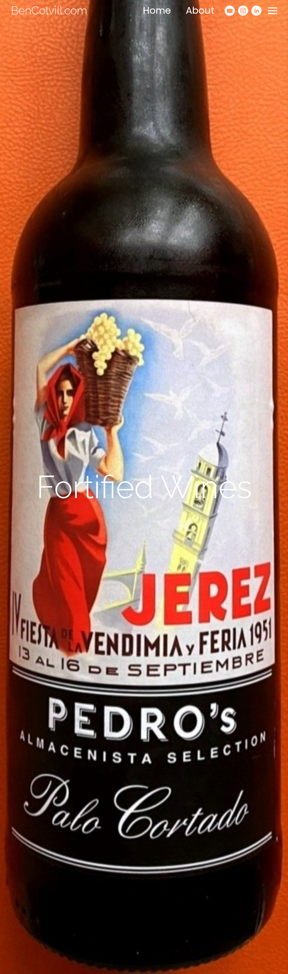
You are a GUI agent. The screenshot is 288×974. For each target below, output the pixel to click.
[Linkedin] (256, 10)
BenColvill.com (49, 10)
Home (157, 10)
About (200, 10)
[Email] (229, 10)
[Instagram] (243, 10)
